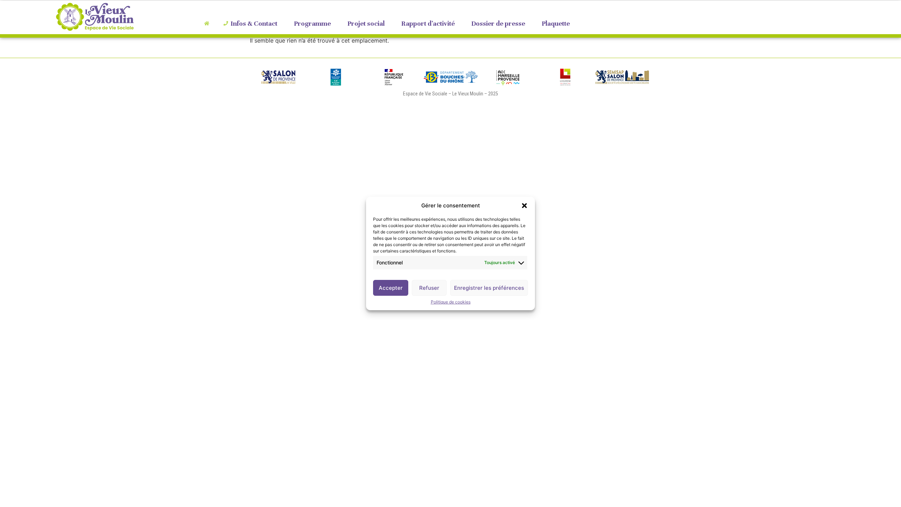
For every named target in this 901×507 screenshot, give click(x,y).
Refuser (429, 287)
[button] (524, 205)
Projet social (366, 23)
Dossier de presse (498, 23)
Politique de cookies (451, 302)
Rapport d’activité (428, 23)
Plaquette (556, 23)
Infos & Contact (254, 23)
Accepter (391, 287)
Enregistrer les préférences (489, 287)
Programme (312, 23)
